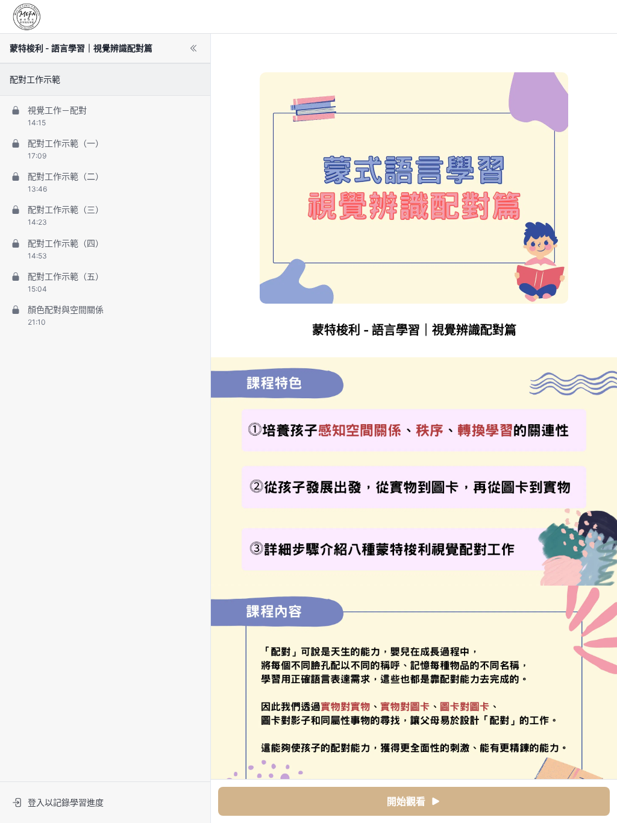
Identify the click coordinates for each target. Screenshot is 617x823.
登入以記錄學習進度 (66, 802)
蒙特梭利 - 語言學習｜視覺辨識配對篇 (81, 48)
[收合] (193, 48)
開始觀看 (406, 801)
